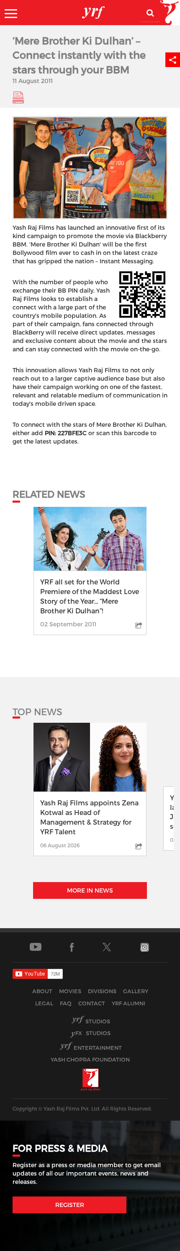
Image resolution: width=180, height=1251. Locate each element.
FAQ (66, 1003)
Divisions (102, 991)
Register (69, 1204)
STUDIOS (93, 1033)
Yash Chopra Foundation (90, 1059)
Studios (97, 1021)
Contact (91, 1003)
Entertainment (98, 1047)
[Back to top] (153, 1242)
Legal (44, 1003)
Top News (37, 711)
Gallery (135, 991)
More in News (90, 890)
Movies (70, 991)
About (42, 991)
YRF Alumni (128, 1003)
